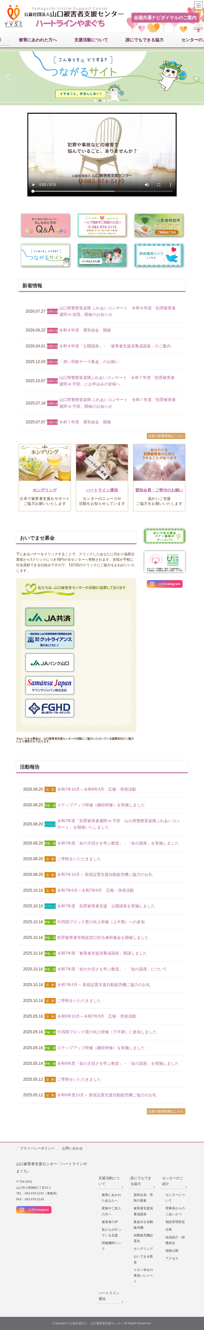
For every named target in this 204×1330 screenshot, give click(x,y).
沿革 (168, 1229)
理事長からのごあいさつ (175, 1211)
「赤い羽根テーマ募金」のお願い (89, 362)
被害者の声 (110, 1222)
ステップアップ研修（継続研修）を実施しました (101, 805)
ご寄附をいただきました (79, 859)
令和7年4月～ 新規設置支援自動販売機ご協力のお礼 (103, 985)
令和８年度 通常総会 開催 (85, 330)
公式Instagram (37, 1210)
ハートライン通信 (102, 490)
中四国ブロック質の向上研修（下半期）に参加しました (107, 1032)
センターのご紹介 (172, 1181)
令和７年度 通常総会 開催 (85, 422)
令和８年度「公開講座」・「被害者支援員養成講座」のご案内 (115, 346)
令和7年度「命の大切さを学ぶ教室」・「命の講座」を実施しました (118, 843)
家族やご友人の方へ (111, 1211)
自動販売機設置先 (143, 1238)
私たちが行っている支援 (111, 1232)
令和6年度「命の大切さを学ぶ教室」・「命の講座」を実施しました (118, 1063)
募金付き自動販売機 (143, 1224)
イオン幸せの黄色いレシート (143, 1275)
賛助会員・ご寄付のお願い (159, 490)
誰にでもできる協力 (140, 1181)
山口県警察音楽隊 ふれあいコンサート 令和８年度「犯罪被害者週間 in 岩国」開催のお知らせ (117, 311)
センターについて (175, 1197)
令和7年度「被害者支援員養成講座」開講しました (102, 953)
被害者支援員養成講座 (143, 1211)
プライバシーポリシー (37, 1148)
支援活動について (109, 1181)
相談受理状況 (175, 1222)
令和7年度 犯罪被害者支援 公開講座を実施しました (106, 906)
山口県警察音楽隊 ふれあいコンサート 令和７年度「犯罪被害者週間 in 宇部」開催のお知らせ (117, 403)
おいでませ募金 (143, 1259)
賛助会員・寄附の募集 (143, 1197)
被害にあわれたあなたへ (111, 1197)
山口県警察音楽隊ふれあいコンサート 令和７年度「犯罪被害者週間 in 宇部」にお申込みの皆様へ (117, 380)
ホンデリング (45, 490)
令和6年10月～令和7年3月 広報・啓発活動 (96, 1016)
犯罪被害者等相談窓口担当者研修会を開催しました (103, 937)
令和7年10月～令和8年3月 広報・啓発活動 (96, 789)
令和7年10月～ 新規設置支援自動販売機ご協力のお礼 (105, 874)
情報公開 (171, 1251)
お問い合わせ (72, 1148)
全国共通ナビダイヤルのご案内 (165, 17)
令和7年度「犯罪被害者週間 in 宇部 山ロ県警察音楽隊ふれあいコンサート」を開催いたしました (118, 824)
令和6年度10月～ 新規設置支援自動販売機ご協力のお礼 (106, 1095)
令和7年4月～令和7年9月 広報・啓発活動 (95, 890)
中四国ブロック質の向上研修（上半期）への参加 (101, 922)
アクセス (171, 1258)
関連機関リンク (111, 1246)
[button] (102, 76)
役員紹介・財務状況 (175, 1240)
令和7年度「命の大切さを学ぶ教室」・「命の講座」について (112, 969)
